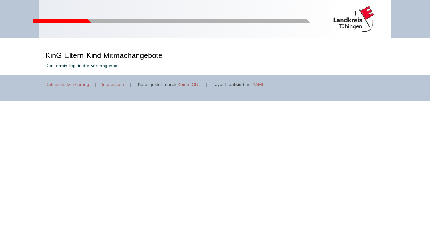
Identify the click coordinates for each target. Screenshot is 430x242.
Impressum (113, 84)
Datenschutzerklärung (67, 84)
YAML (258, 84)
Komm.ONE (189, 84)
